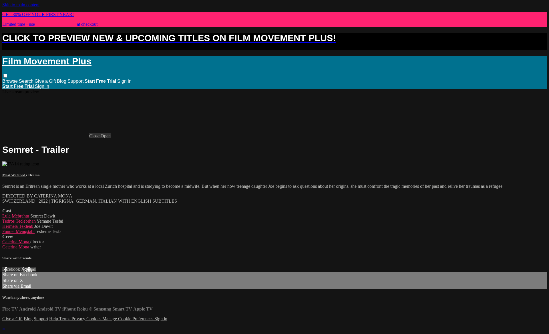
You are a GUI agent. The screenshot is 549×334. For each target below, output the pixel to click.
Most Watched (14, 175)
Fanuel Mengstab (18, 231)
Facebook (11, 269)
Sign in (124, 81)
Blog (61, 81)
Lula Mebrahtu (16, 216)
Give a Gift (45, 81)
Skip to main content (20, 4)
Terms (65, 318)
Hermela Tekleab (18, 226)
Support (75, 81)
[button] (5, 76)
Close (95, 135)
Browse (10, 81)
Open (106, 135)
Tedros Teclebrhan (19, 221)
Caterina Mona (16, 241)
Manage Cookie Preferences (128, 318)
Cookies (94, 318)
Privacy (78, 318)
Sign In (42, 86)
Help (54, 318)
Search (27, 81)
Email (31, 269)
